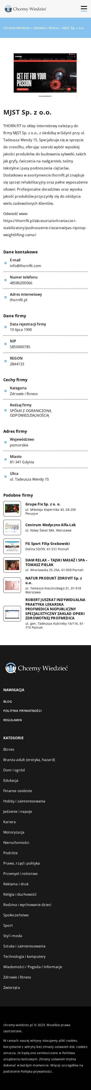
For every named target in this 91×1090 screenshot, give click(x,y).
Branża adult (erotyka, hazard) (29, 759)
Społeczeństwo (16, 915)
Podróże (10, 852)
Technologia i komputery (24, 956)
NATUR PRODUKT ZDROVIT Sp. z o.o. (53, 580)
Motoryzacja (13, 832)
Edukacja (11, 780)
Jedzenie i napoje (17, 811)
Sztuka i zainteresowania (24, 946)
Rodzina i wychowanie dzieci (27, 904)
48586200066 (21, 283)
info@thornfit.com (25, 266)
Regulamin (12, 720)
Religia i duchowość (20, 894)
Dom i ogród (14, 770)
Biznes (8, 749)
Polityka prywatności (22, 711)
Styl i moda (12, 935)
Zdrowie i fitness (24, 393)
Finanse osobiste (17, 790)
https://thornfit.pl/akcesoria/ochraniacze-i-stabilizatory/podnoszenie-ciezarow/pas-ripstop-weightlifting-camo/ (44, 227)
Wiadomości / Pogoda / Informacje (32, 966)
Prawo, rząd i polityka (21, 863)
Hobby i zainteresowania (24, 801)
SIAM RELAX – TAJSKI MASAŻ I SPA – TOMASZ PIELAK (56, 562)
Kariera (9, 821)
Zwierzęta (11, 987)
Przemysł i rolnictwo (20, 873)
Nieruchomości (16, 842)
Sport (8, 925)
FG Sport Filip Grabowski (47, 543)
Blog (7, 701)
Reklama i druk (15, 884)
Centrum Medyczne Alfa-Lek (50, 525)
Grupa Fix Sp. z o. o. (43, 504)
